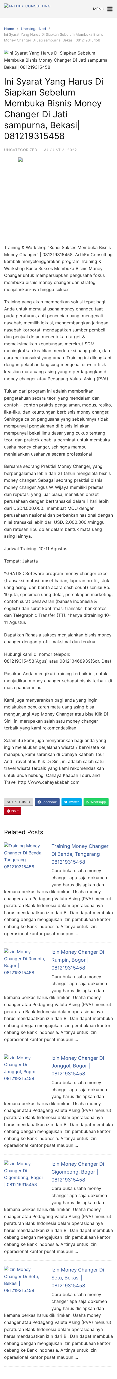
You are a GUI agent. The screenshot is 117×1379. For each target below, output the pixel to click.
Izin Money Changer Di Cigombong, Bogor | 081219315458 (77, 1172)
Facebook (49, 802)
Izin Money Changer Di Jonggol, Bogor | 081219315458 (77, 1066)
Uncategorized (33, 28)
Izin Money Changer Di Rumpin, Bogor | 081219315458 (77, 960)
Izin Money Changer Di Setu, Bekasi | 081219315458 (77, 1277)
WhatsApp (98, 802)
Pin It (14, 811)
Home (9, 28)
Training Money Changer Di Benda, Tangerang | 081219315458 (80, 854)
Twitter (73, 802)
